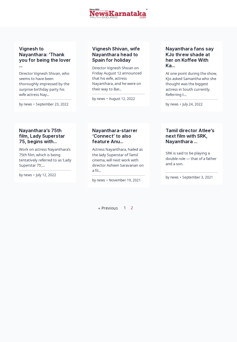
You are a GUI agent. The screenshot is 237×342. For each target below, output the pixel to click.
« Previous (108, 208)
